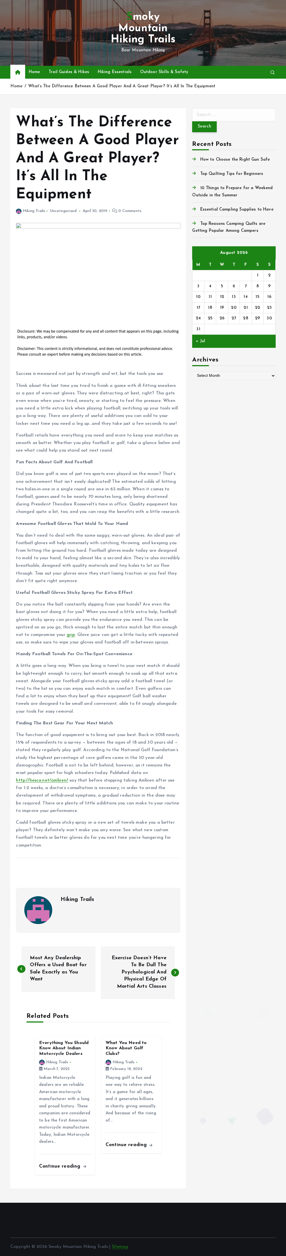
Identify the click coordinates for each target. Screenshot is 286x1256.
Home (34, 72)
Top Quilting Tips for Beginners (231, 174)
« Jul (200, 341)
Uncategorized (63, 211)
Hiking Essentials (115, 72)
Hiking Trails (34, 211)
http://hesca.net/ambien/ (42, 780)
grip (71, 635)
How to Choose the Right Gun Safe (235, 160)
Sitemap (120, 1247)
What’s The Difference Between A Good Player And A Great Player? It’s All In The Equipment (121, 86)
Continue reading (60, 1166)
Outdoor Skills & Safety (164, 72)
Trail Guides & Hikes (69, 72)
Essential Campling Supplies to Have (236, 210)
